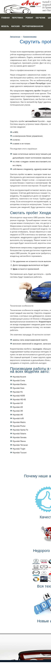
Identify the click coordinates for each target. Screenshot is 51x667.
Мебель (5, 26)
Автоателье (15, 36)
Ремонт (29, 18)
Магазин (15, 26)
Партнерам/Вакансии (32, 26)
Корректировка (29, 36)
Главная (5, 18)
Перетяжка (17, 18)
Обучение (40, 18)
